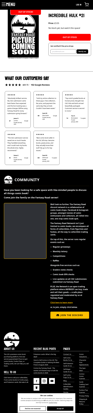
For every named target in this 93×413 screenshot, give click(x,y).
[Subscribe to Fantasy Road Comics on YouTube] (52, 381)
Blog (65, 381)
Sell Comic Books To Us (67, 359)
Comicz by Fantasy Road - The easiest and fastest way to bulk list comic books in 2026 (46, 370)
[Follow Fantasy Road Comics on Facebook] (36, 381)
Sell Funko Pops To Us (67, 376)
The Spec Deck (82, 369)
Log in (78, 5)
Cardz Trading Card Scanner (83, 384)
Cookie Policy (53, 402)
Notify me (82, 51)
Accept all (60, 408)
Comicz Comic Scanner (82, 376)
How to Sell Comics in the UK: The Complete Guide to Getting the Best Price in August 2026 (46, 362)
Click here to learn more (61, 302)
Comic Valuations (83, 355)
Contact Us (67, 354)
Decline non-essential (33, 408)
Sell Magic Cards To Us (67, 370)
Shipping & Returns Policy (83, 401)
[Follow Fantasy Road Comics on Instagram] (44, 381)
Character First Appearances (84, 362)
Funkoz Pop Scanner (83, 391)
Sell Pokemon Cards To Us (68, 364)
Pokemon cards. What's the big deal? (45, 355)
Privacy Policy (84, 396)
